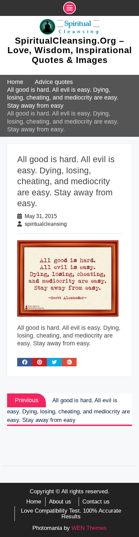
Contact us (96, 501)
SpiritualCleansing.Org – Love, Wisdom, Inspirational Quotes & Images (69, 50)
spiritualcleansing (46, 224)
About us (60, 501)
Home (33, 501)
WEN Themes (89, 528)
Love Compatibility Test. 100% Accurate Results (71, 514)
